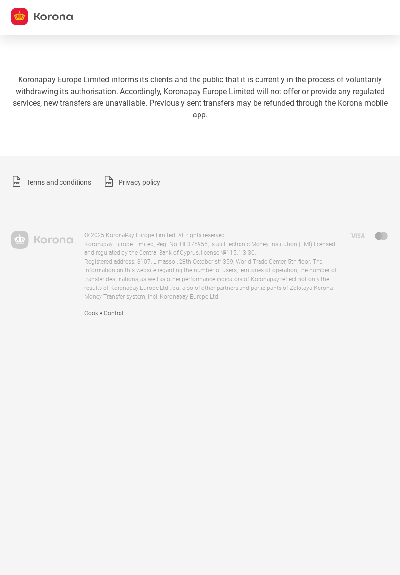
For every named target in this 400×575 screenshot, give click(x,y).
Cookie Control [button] (103, 313)
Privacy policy (139, 182)
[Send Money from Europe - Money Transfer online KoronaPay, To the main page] (42, 240)
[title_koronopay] (42, 16)
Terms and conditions (58, 182)
